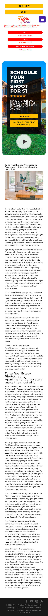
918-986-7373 (25, 41)
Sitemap (11, 607)
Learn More (24, 116)
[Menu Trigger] (42, 19)
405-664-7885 (25, 34)
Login (24, 12)
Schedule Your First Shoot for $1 (24, 123)
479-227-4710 (25, 48)
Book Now (24, 6)
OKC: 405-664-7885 (25, 607)
